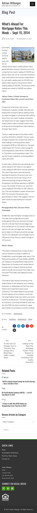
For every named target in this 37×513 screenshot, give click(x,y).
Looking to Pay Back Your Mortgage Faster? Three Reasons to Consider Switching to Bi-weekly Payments (27, 351)
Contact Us (6, 459)
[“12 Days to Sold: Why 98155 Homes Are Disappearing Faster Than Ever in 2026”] (4, 400)
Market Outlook (18, 314)
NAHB (30, 319)
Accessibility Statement (10, 453)
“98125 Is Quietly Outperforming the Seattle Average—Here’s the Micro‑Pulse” (18, 382)
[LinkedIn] (8, 488)
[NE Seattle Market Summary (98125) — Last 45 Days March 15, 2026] (3, 389)
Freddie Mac (12, 319)
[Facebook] (3, 488)
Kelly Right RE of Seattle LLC (11, 6)
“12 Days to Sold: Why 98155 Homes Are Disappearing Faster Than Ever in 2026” (14, 404)
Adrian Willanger (11, 3)
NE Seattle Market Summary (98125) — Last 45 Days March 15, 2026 (17, 393)
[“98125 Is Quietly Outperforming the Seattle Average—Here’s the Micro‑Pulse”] (5, 378)
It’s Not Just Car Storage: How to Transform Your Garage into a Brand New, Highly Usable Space (10, 349)
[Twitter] (12, 488)
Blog (3, 450)
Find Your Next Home (9, 456)
